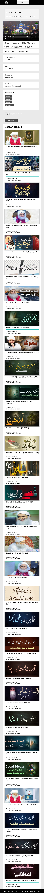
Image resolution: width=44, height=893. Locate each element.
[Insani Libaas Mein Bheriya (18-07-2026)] (22, 693)
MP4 (7, 96)
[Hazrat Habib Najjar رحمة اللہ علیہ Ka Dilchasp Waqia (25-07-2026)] (22, 368)
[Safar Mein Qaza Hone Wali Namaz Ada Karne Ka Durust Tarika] (22, 517)
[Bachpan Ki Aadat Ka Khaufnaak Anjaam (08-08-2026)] (22, 190)
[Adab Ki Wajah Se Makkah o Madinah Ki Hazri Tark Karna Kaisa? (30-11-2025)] (22, 743)
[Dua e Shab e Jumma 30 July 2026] (22, 544)
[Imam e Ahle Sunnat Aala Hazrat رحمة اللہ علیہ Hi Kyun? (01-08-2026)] (22, 242)
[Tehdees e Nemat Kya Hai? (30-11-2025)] (22, 669)
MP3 (7, 99)
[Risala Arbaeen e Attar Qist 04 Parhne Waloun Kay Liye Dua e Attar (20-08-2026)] (22, 137)
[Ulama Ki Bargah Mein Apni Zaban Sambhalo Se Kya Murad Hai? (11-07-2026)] (22, 820)
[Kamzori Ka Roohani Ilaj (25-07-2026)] (22, 318)
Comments (11, 120)
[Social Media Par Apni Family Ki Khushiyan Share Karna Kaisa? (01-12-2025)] (22, 769)
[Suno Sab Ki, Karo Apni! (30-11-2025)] (22, 718)
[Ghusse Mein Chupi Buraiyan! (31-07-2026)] (22, 493)
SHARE (8, 105)
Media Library (19, 13)
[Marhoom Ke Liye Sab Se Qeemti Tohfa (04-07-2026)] (22, 443)
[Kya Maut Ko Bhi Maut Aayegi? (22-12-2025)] (22, 846)
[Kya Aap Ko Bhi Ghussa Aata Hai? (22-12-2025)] (22, 871)
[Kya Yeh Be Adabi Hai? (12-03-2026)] (22, 468)
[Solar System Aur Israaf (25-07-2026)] (22, 293)
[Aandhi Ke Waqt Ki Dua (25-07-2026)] (22, 419)
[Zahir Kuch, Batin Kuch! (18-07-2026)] (22, 619)
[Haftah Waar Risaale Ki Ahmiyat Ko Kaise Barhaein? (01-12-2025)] (22, 392)
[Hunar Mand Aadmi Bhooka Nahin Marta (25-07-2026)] (22, 343)
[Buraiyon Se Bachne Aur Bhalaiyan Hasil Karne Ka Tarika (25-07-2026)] (22, 593)
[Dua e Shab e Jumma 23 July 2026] (22, 568)
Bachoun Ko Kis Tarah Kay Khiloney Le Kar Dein (20, 17)
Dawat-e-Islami (10, 13)
